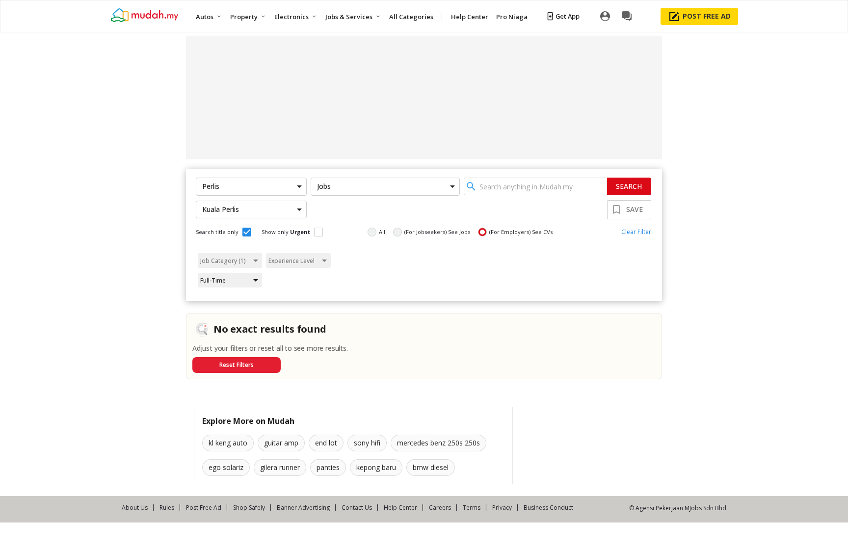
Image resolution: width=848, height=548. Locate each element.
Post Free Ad (203, 507)
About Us (135, 507)
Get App (568, 16)
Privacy (502, 507)
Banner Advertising (303, 507)
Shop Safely (249, 507)
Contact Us (357, 507)
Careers (440, 507)
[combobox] (535, 186)
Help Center (400, 507)
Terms (471, 507)
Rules (166, 507)
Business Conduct (548, 507)
